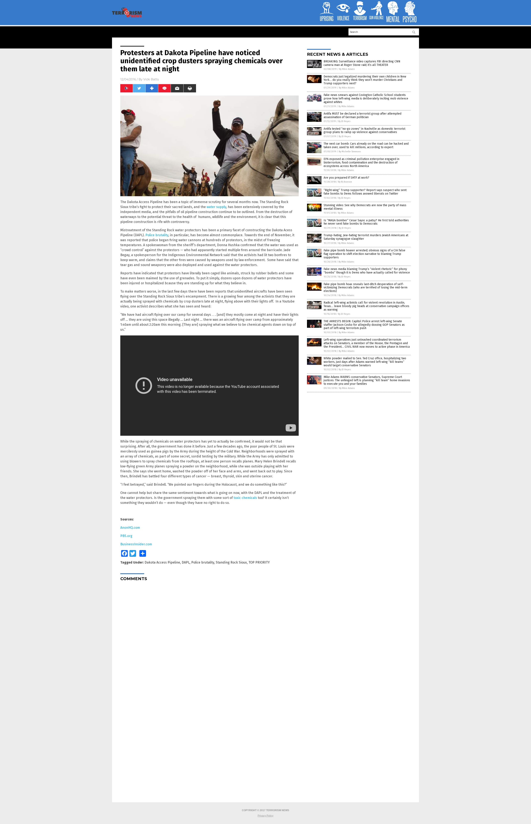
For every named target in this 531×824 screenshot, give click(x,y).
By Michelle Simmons (350, 151)
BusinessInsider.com (136, 544)
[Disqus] (209, 636)
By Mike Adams (347, 69)
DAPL (186, 562)
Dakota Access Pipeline (162, 562)
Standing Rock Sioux (231, 562)
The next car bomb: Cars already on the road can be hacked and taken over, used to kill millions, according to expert (366, 145)
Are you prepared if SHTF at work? (346, 177)
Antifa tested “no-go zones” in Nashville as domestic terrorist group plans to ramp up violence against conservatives (364, 130)
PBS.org (126, 536)
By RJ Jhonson (345, 181)
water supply (216, 207)
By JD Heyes (344, 121)
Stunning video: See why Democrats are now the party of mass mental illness (365, 207)
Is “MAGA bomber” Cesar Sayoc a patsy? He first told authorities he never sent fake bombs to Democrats (366, 222)
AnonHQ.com (130, 528)
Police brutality (156, 235)
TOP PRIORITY (259, 562)
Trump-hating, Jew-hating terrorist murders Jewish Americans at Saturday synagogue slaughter (366, 237)
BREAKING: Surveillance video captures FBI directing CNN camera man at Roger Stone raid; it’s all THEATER (362, 63)
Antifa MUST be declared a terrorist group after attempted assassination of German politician (362, 115)
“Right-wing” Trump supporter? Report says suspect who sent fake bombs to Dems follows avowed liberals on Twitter (365, 191)
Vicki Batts (151, 79)
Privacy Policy (265, 815)
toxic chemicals (245, 498)
